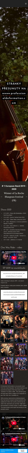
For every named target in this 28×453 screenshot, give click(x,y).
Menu (25, 3)
